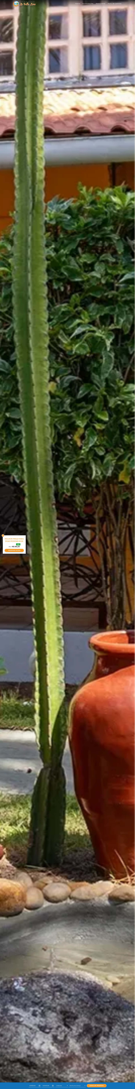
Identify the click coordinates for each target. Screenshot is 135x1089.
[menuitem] (77, 3)
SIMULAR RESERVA (97, 1085)
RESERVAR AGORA (14, 550)
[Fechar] (3, 535)
